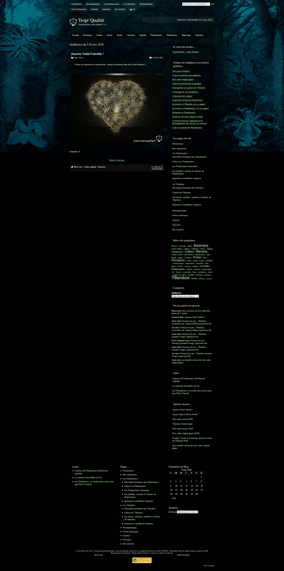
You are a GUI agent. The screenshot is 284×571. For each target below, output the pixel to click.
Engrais (180, 258)
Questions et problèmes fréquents (186, 178)
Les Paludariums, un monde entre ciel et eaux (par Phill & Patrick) (192, 392)
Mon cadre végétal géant (182, 79)
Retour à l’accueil (116, 160)
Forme (189, 261)
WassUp (170, 553)
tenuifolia (191, 275)
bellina (190, 246)
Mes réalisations (93, 4)
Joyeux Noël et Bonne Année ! (185, 414)
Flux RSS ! (208, 20)
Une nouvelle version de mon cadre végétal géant (190, 446)
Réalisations (172, 35)
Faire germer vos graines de (188, 88)
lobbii (173, 266)
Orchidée (204, 266)
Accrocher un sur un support (188, 104)
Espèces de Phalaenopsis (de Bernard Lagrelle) (188, 379)
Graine (201, 261)
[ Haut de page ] (208, 565)
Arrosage (182, 246)
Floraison (131, 35)
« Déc (173, 498)
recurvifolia (187, 272)
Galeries (94, 9)
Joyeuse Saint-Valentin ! (87, 53)
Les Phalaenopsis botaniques (184, 166)
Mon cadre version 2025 (182, 419)
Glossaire (106, 9)
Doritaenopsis (200, 254)
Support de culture (179, 275)
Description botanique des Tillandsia (187, 188)
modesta (187, 266)
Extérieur (188, 258)
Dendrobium (188, 254)
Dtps (208, 254)
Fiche (197, 257)
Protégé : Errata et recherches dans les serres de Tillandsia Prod (192, 439)
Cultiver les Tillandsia (181, 192)
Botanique (87, 35)
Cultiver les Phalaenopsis (183, 161)
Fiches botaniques (78, 9)
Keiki (206, 263)
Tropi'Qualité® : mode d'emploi (185, 52)
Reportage (186, 35)
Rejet (194, 272)
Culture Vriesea (177, 254)
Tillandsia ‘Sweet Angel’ (182, 424)
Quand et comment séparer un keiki (187, 117)
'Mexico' (174, 246)
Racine (178, 272)
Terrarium (199, 275)
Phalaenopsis (156, 35)
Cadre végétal (90, 167)
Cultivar (194, 249)
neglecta (195, 266)
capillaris (186, 249)
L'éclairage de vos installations (185, 92)
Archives (172, 512)
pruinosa (197, 269)
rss (134, 9)
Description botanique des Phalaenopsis (189, 157)
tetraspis (207, 275)
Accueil (75, 35)
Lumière (180, 266)
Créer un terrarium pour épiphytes (186, 75)
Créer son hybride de (187, 128)
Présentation (76, 4)
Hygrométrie (189, 263)
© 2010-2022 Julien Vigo (84, 551)
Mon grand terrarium (180, 71)
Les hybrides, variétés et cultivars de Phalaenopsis (188, 172)
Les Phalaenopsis (111, 4)
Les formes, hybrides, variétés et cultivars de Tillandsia (191, 198)
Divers (109, 35)
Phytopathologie (146, 4)
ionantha (199, 263)
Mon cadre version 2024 (182, 429)
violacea (201, 278)
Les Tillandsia (129, 4)
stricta (210, 272)
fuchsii (195, 261)
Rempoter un (183, 112)
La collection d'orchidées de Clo (185, 386)
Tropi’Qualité (91, 20)
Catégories (176, 293)
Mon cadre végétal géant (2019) (185, 433)
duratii (174, 258)
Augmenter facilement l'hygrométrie (187, 100)
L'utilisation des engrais (182, 96)
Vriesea (209, 278)
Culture (99, 35)
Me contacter (120, 9)
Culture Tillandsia (196, 251)
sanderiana (202, 272)
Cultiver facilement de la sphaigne (186, 84)
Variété (194, 279)
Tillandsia (199, 35)
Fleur (204, 258)
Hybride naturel (178, 263)
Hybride (142, 35)
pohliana (189, 269)
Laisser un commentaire (157, 168)
